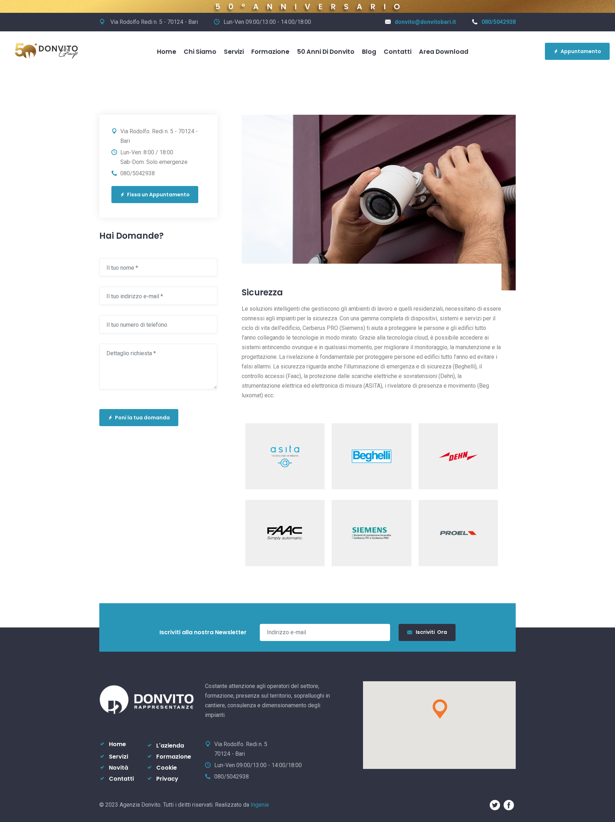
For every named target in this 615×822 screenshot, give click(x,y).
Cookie (166, 768)
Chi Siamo (200, 51)
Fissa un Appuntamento (158, 194)
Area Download (443, 51)
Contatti (397, 51)
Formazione (270, 51)
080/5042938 (499, 22)
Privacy (167, 779)
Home (166, 51)
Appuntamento (581, 51)
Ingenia (260, 804)
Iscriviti (431, 632)
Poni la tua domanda (142, 417)
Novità (118, 768)
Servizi (234, 51)
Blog (369, 51)
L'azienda (170, 745)
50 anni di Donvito (325, 51)
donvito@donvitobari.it (425, 22)
